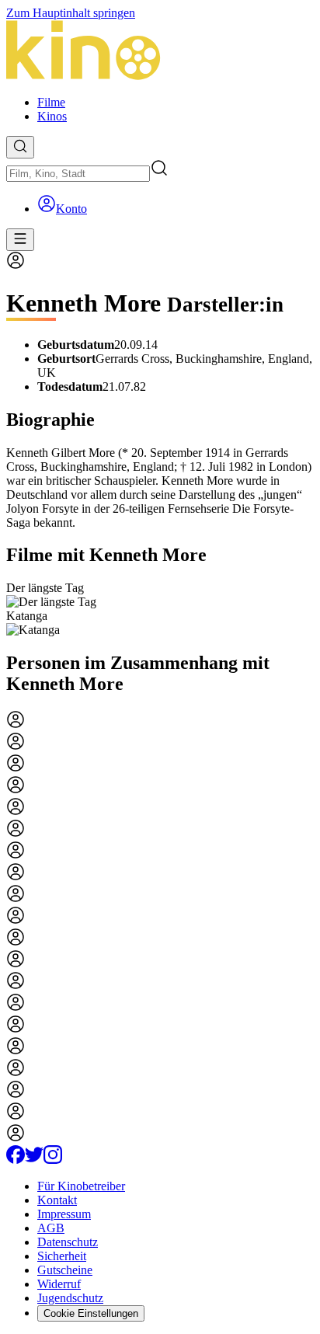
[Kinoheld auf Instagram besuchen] (52, 1159)
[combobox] (78, 173)
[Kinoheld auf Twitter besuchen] (34, 1159)
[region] (160, 609)
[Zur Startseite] (160, 51)
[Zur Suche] (20, 147)
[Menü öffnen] (20, 239)
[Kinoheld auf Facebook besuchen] (15, 1159)
